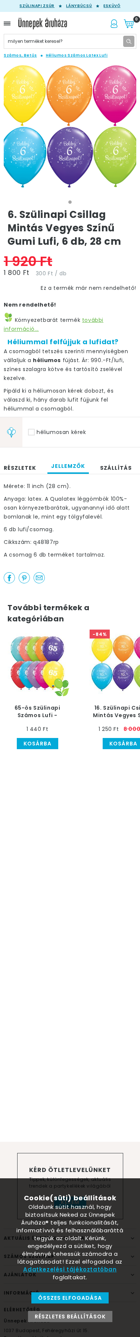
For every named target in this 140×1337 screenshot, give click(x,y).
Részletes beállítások (70, 1316)
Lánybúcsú (79, 6)
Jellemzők (68, 466)
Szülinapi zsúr (37, 6)
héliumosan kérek (61, 432)
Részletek (20, 468)
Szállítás (116, 468)
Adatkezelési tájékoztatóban (69, 1269)
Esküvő (111, 6)
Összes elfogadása (70, 1298)
